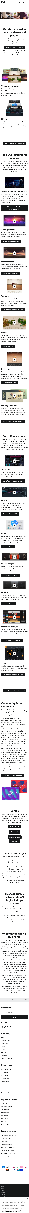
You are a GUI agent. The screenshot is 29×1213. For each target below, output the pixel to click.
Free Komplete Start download (15, 143)
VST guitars (4, 1118)
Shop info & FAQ (6, 1069)
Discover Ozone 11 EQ (10, 514)
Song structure (5, 1159)
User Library (4, 1090)
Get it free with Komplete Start (13, 309)
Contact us (4, 1043)
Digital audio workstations (8, 1153)
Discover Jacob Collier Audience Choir (14, 208)
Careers (3, 1049)
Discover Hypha (8, 346)
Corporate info (5, 1040)
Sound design (5, 1156)
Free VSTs (4, 1103)
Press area (4, 1052)
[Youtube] (8, 1027)
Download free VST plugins (14, 47)
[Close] (27, 1198)
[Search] (16, 2)
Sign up (14, 1017)
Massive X (14, 832)
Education (4, 1055)
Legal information (6, 1058)
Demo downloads (6, 1093)
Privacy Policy (17, 1211)
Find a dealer (5, 1078)
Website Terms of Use (7, 1211)
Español (3, 1196)
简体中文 (3, 1192)
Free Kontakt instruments (8, 1135)
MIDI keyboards (5, 1109)
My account (4, 1072)
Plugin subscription (7, 1124)
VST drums (4, 1121)
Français (3, 1194)
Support (3, 1046)
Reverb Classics (14, 837)
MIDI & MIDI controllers (7, 1150)
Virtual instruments (6, 1106)
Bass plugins (5, 1112)
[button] (14, 221)
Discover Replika (8, 603)
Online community (6, 1087)
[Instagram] (5, 1027)
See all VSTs (14, 841)
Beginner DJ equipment (8, 1147)
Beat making (5, 1141)
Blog (2, 1037)
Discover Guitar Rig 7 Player (12, 640)
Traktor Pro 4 (14, 827)
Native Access (5, 1081)
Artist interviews (6, 1138)
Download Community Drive (12, 775)
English (2, 1186)
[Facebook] (2, 1027)
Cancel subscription (7, 1084)
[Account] (20, 2)
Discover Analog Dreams (11, 241)
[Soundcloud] (10, 1027)
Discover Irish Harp (9, 382)
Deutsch (3, 1190)
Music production (6, 1144)
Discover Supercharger (10, 575)
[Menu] (27, 2)
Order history (5, 1075)
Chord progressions (7, 1162)
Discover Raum (8, 546)
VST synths (4, 1115)
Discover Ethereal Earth (11, 273)
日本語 (2, 1188)
